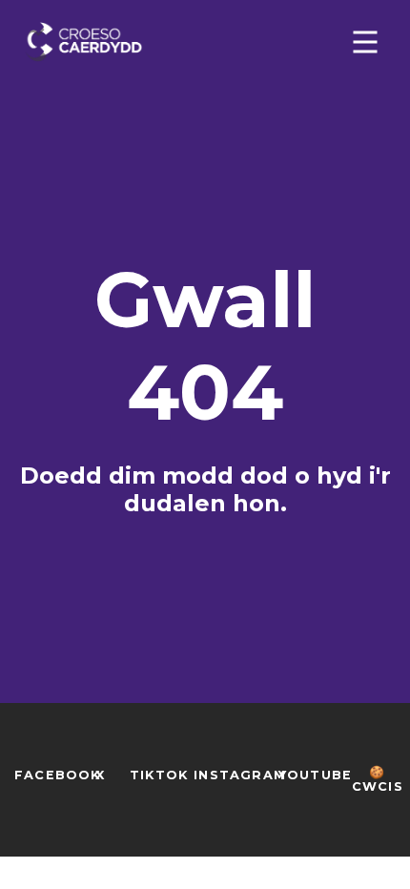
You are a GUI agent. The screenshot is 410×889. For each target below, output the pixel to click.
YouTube (315, 775)
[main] (205, 428)
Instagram (240, 775)
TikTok (159, 775)
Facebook (57, 775)
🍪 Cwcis (377, 779)
